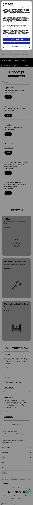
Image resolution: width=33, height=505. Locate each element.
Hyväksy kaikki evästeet (16, 39)
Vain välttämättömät (16, 43)
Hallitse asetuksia (16, 46)
